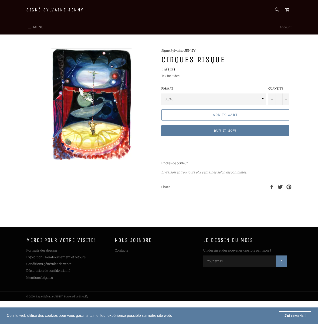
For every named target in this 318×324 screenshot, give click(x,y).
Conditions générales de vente (48, 264)
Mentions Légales (39, 277)
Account (286, 27)
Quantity (275, 88)
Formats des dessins (42, 250)
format (167, 88)
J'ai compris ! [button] (295, 315)
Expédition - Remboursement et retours (56, 257)
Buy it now (225, 130)
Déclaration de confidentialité (48, 270)
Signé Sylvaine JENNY (55, 10)
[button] (173, 316)
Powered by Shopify (76, 296)
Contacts (121, 250)
